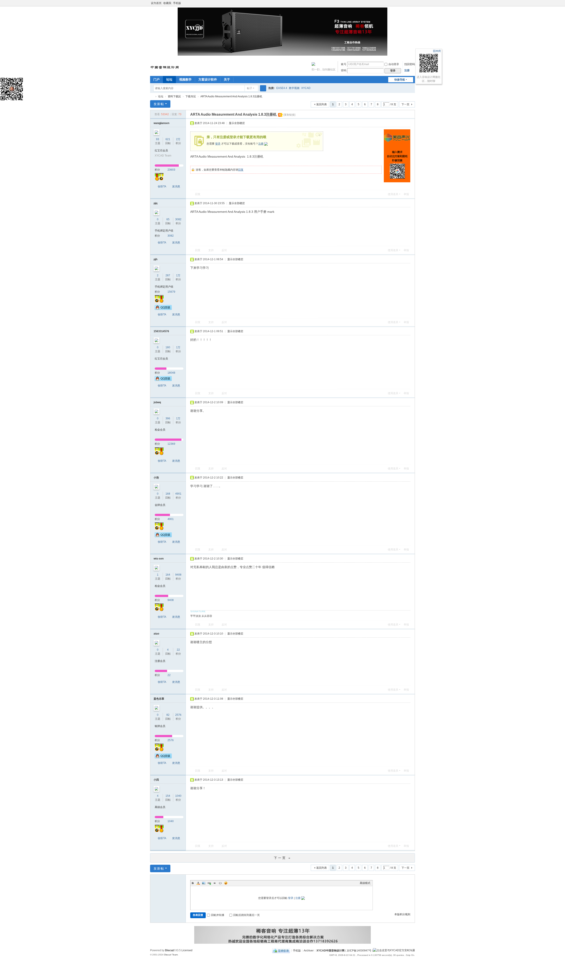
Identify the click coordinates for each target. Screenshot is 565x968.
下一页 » (282, 858)
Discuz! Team (171, 954)
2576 (178, 714)
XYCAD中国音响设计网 (152, 96)
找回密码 (409, 64)
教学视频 (294, 88)
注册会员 (160, 661)
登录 (217, 143)
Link (209, 883)
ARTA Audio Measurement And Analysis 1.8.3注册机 (231, 96)
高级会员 (160, 807)
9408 (178, 574)
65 (168, 219)
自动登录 (393, 64)
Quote (215, 883)
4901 (178, 493)
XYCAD (306, 88)
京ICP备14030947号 (359, 950)
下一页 (405, 104)
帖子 (249, 88)
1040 (178, 795)
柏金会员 (160, 429)
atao (156, 633)
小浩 (156, 477)
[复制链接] (289, 114)
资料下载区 (174, 96)
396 (168, 418)
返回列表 (321, 104)
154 (168, 795)
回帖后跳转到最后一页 (246, 915)
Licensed (186, 950)
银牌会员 (160, 726)
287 (168, 275)
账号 (343, 64)
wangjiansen (161, 123)
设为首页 (156, 3)
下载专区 (190, 96)
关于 (227, 79)
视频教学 (185, 79)
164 (168, 574)
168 (168, 493)
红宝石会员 (161, 150)
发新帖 (159, 104)
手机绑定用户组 (164, 230)
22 (178, 649)
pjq (155, 203)
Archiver (309, 950)
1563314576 (161, 331)
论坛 (169, 79)
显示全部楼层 (237, 123)
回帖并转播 (217, 915)
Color (198, 883)
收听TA (162, 186)
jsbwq (157, 402)
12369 (171, 443)
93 (157, 139)
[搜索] (263, 88)
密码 (343, 70)
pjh (155, 259)
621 (168, 139)
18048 (171, 372)
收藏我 (167, 3)
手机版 (177, 3)
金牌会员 (160, 505)
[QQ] (281, 950)
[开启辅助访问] (409, 3)
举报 (406, 194)
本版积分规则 (402, 914)
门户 (156, 79)
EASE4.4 (281, 88)
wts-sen (159, 558)
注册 (407, 70)
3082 (178, 219)
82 (168, 714)
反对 (224, 250)
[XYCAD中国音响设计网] (165, 65)
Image (204, 883)
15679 (171, 291)
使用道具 (393, 194)
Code (220, 883)
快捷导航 (399, 79)
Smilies (226, 883)
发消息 (176, 186)
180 (168, 347)
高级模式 (365, 883)
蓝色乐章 (159, 698)
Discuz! (170, 950)
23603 (171, 169)
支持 (211, 250)
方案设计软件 (207, 79)
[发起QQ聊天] (163, 309)
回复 (240, 169)
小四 (156, 779)
